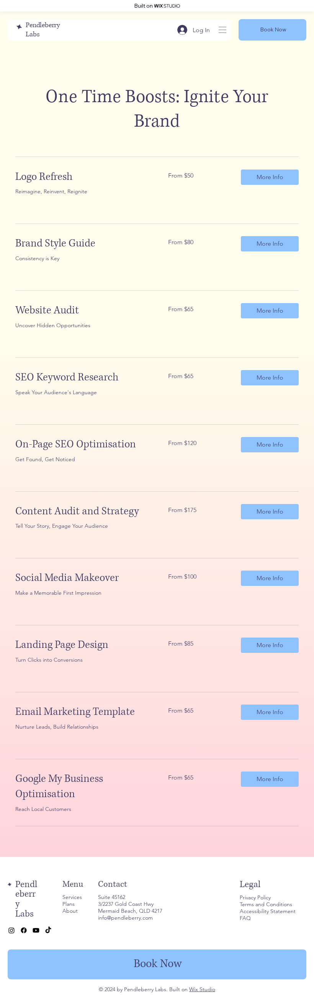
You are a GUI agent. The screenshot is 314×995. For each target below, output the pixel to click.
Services (72, 897)
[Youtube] (36, 930)
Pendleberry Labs (26, 899)
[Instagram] (11, 930)
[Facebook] (24, 930)
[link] (82, 177)
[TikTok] (48, 930)
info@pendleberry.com (125, 917)
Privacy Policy (255, 897)
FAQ (245, 918)
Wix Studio (202, 989)
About (70, 910)
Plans (68, 903)
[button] (270, 177)
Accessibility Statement (268, 911)
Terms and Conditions (266, 904)
